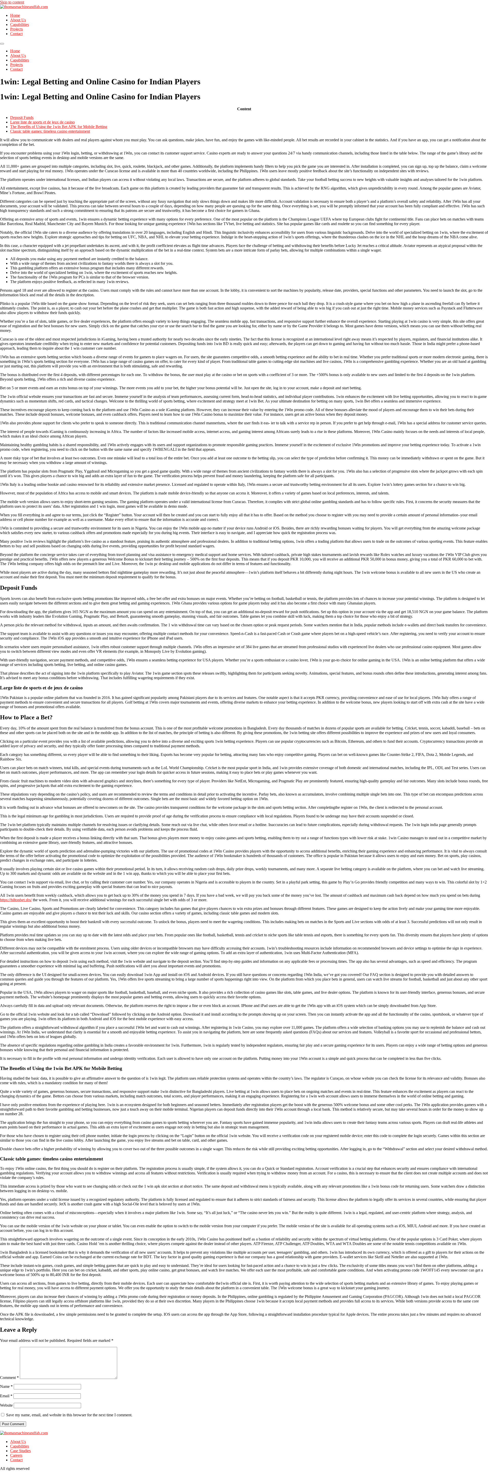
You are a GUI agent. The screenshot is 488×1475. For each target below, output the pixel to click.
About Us (18, 20)
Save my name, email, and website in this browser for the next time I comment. (69, 1415)
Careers (16, 1455)
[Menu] (2, 43)
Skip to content (12, 2)
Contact (16, 34)
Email (6, 1396)
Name (6, 1386)
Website (6, 1405)
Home (15, 15)
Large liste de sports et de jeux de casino (42, 122)
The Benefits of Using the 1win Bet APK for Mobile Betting (58, 127)
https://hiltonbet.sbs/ (16, 900)
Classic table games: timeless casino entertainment (50, 131)
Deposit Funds (22, 117)
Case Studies (20, 1451)
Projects (16, 29)
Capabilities (19, 24)
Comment (9, 1377)
